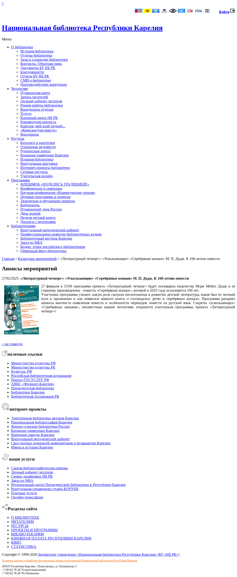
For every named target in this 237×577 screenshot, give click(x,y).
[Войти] (232, 12)
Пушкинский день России (41, 209)
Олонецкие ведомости (38, 147)
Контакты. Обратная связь (41, 64)
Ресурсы (17, 138)
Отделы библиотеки (36, 55)
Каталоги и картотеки (37, 143)
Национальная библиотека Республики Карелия (82, 28)
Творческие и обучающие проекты (47, 201)
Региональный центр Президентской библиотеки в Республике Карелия (68, 485)
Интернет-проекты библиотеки (45, 168)
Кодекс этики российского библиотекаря (52, 247)
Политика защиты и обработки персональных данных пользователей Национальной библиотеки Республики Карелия (69, 560)
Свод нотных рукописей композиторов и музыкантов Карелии (60, 443)
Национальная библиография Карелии (41, 422)
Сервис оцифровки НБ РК (32, 476)
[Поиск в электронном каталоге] (155, 11)
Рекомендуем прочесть (38, 122)
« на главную (12, 344)
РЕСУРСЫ (19, 526)
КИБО (16, 542)
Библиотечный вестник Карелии (46, 238)
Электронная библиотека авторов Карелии (45, 418)
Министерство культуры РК (33, 367)
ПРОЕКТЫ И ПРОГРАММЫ (34, 530)
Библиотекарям (23, 226)
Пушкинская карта (35, 93)
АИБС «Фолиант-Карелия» (32, 384)
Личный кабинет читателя (41, 101)
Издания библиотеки (36, 159)
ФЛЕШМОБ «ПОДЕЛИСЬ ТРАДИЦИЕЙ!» (54, 184)
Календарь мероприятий (37, 259)
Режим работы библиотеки (41, 105)
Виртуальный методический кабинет (49, 230)
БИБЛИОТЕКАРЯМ (27, 534)
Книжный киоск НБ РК (39, 118)
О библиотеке (22, 47)
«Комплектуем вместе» (38, 130)
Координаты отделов (36, 109)
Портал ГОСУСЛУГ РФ (30, 380)
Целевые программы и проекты (45, 197)
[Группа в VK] (181, 11)
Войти (224, 12)
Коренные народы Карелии (32, 435)
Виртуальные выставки (39, 163)
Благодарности (32, 72)
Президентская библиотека (32, 388)
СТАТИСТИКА (23, 547)
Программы (20, 180)
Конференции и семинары (41, 188)
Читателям (19, 89)
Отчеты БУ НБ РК (34, 76)
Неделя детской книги (38, 218)
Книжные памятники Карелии (44, 155)
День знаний (30, 213)
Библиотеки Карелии (28, 392)
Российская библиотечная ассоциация (41, 376)
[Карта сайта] (207, 11)
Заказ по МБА (31, 242)
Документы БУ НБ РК (37, 68)
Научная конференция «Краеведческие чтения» (57, 193)
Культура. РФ (21, 371)
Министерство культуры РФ (33, 363)
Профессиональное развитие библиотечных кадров (61, 234)
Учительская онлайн (36, 176)
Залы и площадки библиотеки (44, 59)
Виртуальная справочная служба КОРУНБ (44, 489)
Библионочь (30, 205)
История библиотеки (36, 51)
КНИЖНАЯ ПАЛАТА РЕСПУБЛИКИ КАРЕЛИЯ (51, 538)
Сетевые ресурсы (34, 172)
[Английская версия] (190, 11)
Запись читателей (34, 97)
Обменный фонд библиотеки (43, 251)
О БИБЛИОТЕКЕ (25, 517)
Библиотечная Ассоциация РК (35, 396)
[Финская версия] (198, 11)
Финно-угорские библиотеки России (40, 426)
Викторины (29, 134)
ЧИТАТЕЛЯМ (22, 522)
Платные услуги (24, 493)
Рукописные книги (35, 151)
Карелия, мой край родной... (42, 126)
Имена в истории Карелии (32, 447)
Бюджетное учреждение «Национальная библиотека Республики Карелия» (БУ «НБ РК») (108, 554)
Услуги (25, 114)
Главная (8, 259)
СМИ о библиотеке (35, 80)
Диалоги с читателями (38, 222)
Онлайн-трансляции (27, 497)
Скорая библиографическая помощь (39, 468)
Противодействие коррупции (43, 84)
